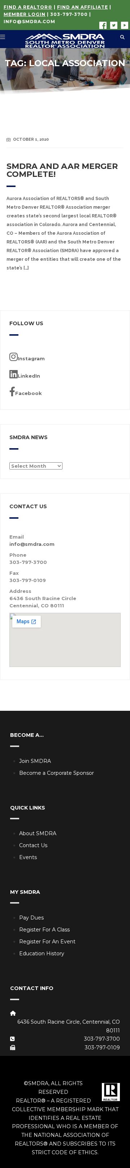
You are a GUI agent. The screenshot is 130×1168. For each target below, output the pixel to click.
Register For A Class (44, 929)
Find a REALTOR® (28, 7)
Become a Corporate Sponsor (56, 773)
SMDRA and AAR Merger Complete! (62, 170)
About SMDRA (37, 833)
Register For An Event (47, 941)
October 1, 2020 (31, 139)
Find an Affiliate (82, 7)
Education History (41, 953)
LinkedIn (29, 376)
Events (28, 857)
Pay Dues (31, 917)
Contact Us (33, 845)
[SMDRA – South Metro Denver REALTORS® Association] (65, 39)
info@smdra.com (29, 21)
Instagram (31, 358)
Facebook (28, 393)
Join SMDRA (35, 761)
